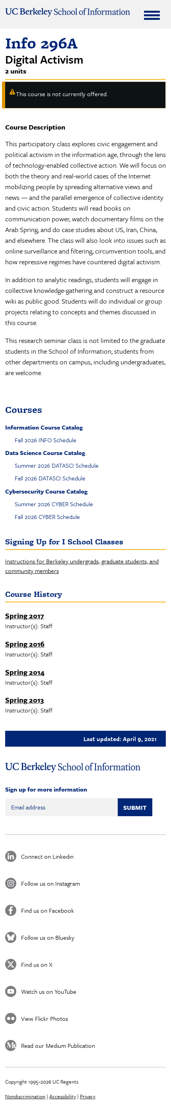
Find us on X (36, 964)
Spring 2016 (25, 644)
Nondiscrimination (25, 1096)
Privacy (87, 1096)
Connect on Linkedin (47, 856)
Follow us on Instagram (50, 883)
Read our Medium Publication (58, 1045)
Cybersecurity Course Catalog (46, 491)
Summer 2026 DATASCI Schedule (57, 465)
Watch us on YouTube (48, 991)
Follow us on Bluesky (47, 937)
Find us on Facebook (47, 910)
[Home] (67, 12)
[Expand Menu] (152, 15)
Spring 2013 (24, 700)
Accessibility (62, 1096)
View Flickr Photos (44, 1018)
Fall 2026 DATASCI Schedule (50, 478)
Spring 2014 (25, 672)
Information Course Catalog (44, 427)
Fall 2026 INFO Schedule (45, 440)
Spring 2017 (24, 615)
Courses (23, 409)
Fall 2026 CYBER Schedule (47, 516)
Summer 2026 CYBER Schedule (54, 503)
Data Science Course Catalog (45, 452)
